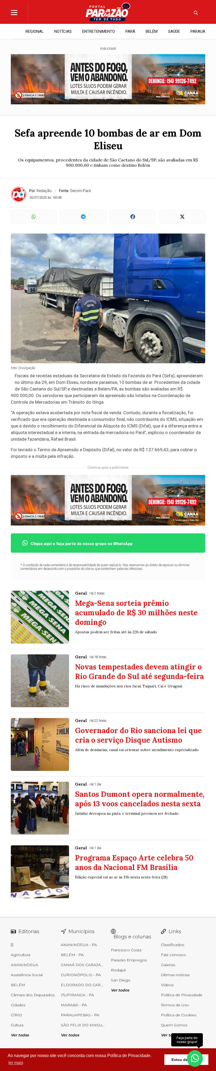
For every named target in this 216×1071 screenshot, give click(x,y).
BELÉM (152, 31)
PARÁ (130, 31)
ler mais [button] (15, 1062)
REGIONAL (35, 31)
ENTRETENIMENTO (98, 31)
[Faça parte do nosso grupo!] (195, 1057)
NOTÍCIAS (63, 31)
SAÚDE (174, 31)
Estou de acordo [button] (186, 1060)
